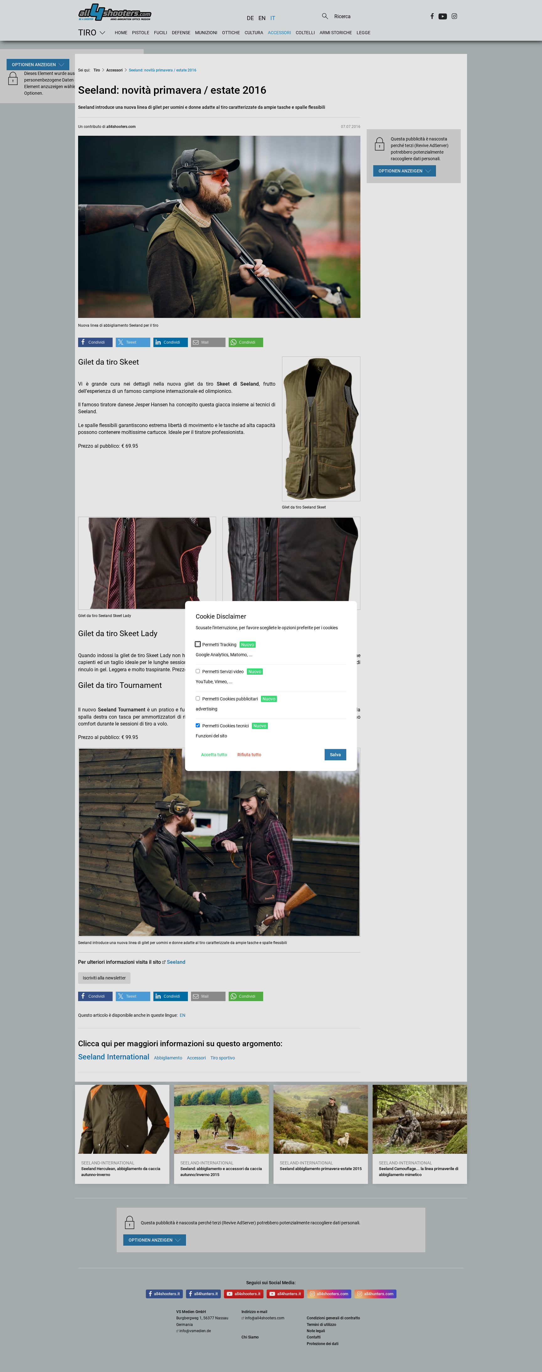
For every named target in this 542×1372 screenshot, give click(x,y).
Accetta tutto (214, 754)
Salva (335, 754)
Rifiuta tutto (249, 754)
